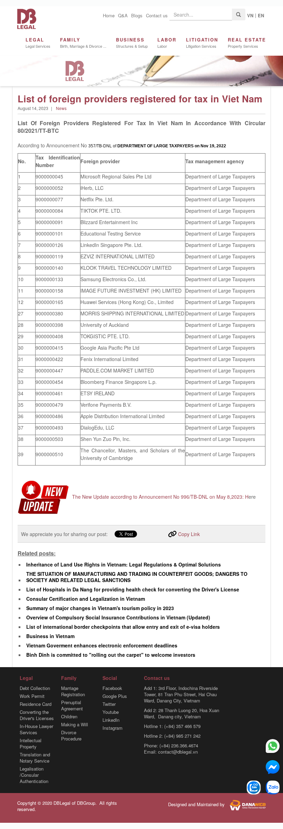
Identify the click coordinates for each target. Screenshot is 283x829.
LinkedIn (111, 720)
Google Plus (115, 696)
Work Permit (32, 696)
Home (109, 15)
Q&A (123, 15)
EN (261, 15)
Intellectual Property (30, 743)
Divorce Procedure (71, 735)
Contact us (157, 15)
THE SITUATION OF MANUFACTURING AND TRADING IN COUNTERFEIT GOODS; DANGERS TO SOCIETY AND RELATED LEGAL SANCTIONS (136, 576)
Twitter (109, 704)
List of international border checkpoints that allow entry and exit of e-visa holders (123, 626)
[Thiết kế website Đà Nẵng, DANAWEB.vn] (246, 804)
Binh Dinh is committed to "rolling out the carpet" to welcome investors (110, 654)
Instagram (113, 728)
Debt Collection (35, 688)
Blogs (137, 15)
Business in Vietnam (50, 636)
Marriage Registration (73, 691)
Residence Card (35, 704)
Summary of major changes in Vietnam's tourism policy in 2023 (100, 608)
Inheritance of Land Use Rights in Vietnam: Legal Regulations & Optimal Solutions (123, 564)
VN (250, 15)
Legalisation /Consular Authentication (34, 775)
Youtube (111, 712)
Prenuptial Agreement (72, 705)
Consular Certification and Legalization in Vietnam (85, 598)
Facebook (112, 688)
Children (69, 716)
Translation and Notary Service (35, 758)
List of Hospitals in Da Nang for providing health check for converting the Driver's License (132, 589)
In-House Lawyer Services (36, 729)
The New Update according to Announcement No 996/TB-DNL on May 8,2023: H (160, 496)
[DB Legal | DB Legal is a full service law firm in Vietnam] (26, 18)
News (61, 108)
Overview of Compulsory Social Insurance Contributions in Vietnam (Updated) (118, 617)
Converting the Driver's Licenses (37, 715)
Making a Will (74, 724)
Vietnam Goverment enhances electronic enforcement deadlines (101, 645)
